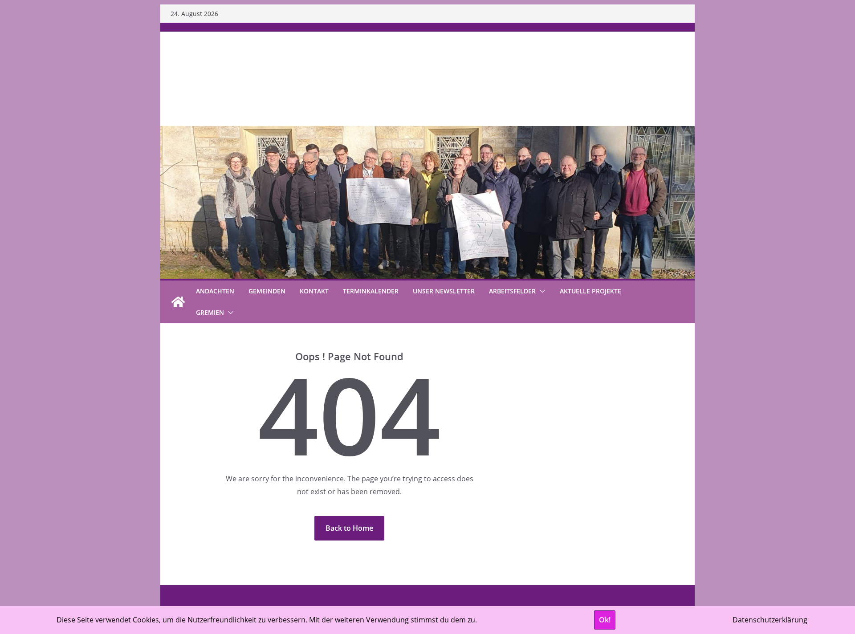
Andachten (215, 291)
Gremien (210, 312)
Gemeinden (266, 291)
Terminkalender (371, 291)
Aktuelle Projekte (590, 291)
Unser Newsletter (444, 291)
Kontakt (314, 291)
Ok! (605, 620)
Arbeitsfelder (512, 291)
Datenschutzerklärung (770, 620)
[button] (541, 291)
